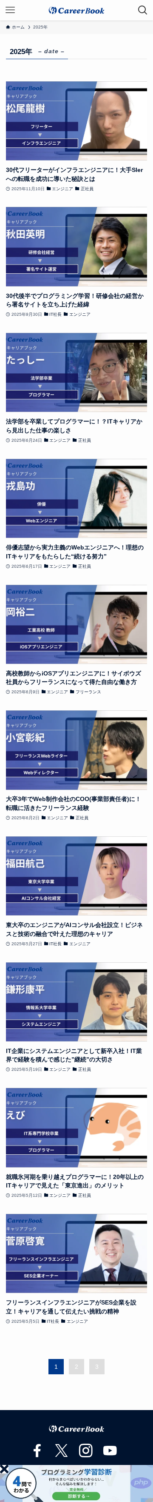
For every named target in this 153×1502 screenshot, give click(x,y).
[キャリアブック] (76, 10)
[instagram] (81, 1447)
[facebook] (33, 1447)
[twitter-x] (57, 1447)
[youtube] (106, 1447)
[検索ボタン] (143, 10)
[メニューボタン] (10, 10)
